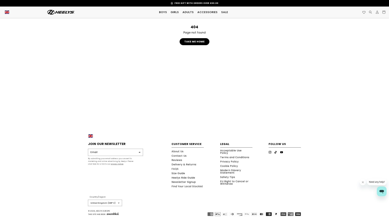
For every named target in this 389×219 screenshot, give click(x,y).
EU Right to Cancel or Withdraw (234, 183)
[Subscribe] (139, 152)
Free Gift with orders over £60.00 (196, 3)
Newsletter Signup (184, 182)
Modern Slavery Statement (230, 171)
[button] (163, 12)
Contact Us (179, 156)
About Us (178, 151)
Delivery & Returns (184, 164)
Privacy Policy (229, 161)
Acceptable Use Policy (231, 152)
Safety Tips (227, 177)
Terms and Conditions (234, 157)
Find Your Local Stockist (187, 186)
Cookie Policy (229, 166)
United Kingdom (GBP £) (103, 203)
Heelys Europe (103, 211)
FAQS (175, 169)
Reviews (177, 160)
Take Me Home (194, 41)
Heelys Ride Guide (183, 177)
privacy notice (117, 164)
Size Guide (178, 173)
